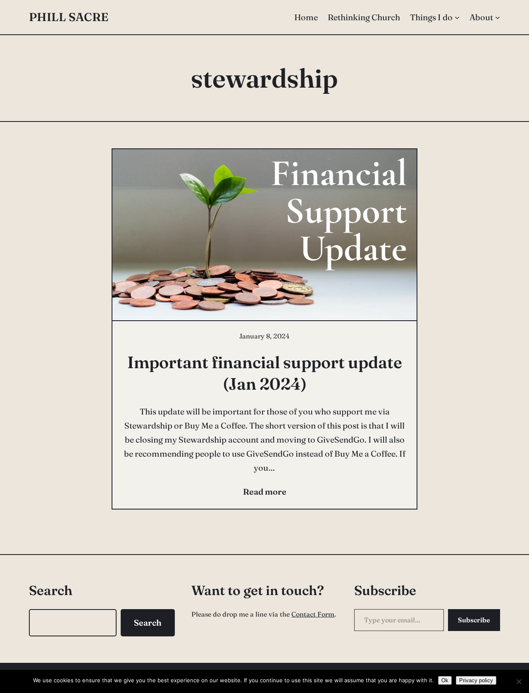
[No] (519, 681)
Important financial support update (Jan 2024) (264, 373)
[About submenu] (497, 17)
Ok (444, 680)
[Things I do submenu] (457, 17)
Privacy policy (476, 680)
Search (148, 622)
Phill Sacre (68, 17)
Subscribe (474, 620)
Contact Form (312, 614)
